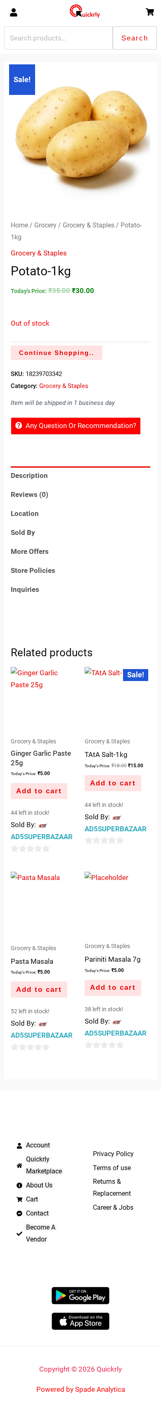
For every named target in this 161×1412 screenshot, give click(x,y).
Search (134, 38)
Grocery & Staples (88, 225)
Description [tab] (29, 475)
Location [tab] (25, 513)
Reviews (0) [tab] (29, 494)
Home (19, 225)
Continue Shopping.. (56, 352)
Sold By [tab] (23, 532)
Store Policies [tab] (33, 570)
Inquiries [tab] (25, 589)
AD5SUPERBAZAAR (42, 837)
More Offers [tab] (30, 551)
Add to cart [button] (39, 791)
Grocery (45, 225)
